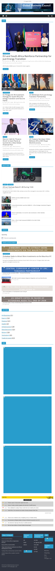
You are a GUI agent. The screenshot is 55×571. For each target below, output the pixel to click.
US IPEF (35, 549)
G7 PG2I (36, 551)
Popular (5, 184)
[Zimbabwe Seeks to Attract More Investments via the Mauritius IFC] (27, 245)
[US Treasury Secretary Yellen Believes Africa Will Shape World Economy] (40, 119)
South (48, 100)
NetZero (39, 100)
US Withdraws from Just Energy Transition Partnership (40, 96)
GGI (3, 104)
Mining (4, 332)
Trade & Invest (6, 53)
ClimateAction (17, 146)
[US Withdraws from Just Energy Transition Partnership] (40, 75)
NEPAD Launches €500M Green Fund (20, 197)
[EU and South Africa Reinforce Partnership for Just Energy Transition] (27, 24)
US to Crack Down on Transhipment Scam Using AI (15, 291)
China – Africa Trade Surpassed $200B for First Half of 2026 (26, 220)
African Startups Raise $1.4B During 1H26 (18, 187)
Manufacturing (6, 329)
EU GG (35, 547)
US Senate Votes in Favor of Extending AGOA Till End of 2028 (17, 302)
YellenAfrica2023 (45, 146)
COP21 (43, 98)
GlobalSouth (5, 150)
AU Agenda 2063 (38, 542)
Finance (5, 136)
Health (4, 324)
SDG (15, 63)
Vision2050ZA (19, 63)
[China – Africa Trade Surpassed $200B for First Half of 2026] (6, 219)
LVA (7, 63)
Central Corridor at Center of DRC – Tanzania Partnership (16, 273)
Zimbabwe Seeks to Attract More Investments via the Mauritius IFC (27, 256)
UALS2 (40, 146)
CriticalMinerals (24, 61)
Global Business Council (13, 565)
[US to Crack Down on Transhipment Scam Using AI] (27, 285)
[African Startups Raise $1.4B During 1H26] (27, 168)
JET (3, 63)
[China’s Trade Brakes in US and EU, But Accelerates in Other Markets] (6, 212)
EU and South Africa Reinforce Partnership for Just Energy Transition (27, 57)
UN (24, 540)
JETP (5, 63)
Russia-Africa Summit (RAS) (8, 544)
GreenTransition (11, 150)
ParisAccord (11, 63)
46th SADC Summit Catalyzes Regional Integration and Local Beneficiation (29, 278)
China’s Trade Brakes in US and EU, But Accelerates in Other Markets (28, 212)
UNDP (24, 542)
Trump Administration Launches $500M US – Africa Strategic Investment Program (31, 205)
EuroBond (22, 148)
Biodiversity (45, 144)
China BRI (36, 544)
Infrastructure (6, 327)
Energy (31, 92)
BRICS (49, 144)
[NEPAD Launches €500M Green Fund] (6, 197)
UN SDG (36, 540)
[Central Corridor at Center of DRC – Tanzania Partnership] (27, 266)
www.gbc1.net (13, 566)
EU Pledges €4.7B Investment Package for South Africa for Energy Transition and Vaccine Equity (14, 97)
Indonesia (31, 100)
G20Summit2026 (38, 61)
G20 (24, 102)
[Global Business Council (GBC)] (3, 15)
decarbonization (16, 148)
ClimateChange (6, 148)
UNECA (25, 544)
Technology (10, 184)
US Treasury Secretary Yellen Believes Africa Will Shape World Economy (39, 141)
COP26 (18, 61)
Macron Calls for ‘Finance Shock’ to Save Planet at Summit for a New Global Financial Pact (12, 142)
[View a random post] (51, 15)
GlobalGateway (47, 61)
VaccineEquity (17, 104)
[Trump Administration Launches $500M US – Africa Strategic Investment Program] (6, 204)
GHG (49, 98)
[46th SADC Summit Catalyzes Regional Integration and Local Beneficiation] (6, 277)
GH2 (43, 61)
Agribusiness (6, 315)
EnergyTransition (30, 61)
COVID (10, 148)
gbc (14, 61)
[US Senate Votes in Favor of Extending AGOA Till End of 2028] (27, 296)
